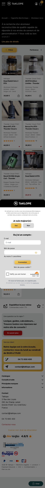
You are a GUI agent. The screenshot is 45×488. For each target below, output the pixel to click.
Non (28, 225)
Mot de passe (9, 248)
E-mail (6, 238)
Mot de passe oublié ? (22, 267)
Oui (16, 225)
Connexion (22, 262)
